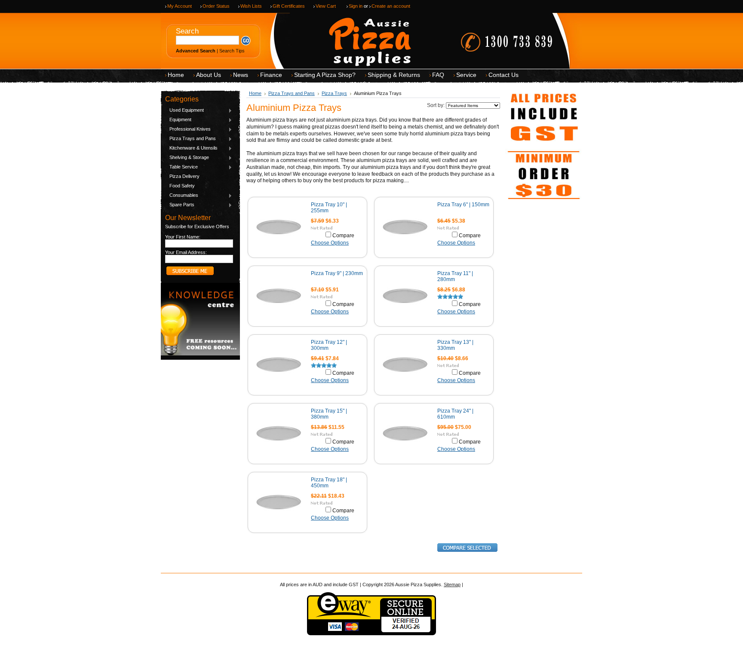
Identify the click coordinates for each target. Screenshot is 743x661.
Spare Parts (179, 205)
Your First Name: (182, 236)
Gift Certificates (289, 6)
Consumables (181, 196)
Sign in (355, 6)
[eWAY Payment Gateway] (371, 633)
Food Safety (182, 185)
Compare (343, 236)
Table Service (181, 167)
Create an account (391, 6)
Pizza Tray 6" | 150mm (463, 205)
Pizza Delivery (184, 176)
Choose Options (330, 243)
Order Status (216, 6)
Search (187, 31)
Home (255, 93)
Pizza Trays (334, 93)
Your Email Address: (186, 252)
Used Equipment (184, 110)
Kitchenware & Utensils (191, 148)
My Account (179, 6)
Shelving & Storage (187, 158)
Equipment (178, 120)
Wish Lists (251, 6)
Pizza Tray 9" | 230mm (337, 273)
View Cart (326, 6)
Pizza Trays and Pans (190, 139)
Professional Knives (188, 129)
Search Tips (232, 50)
